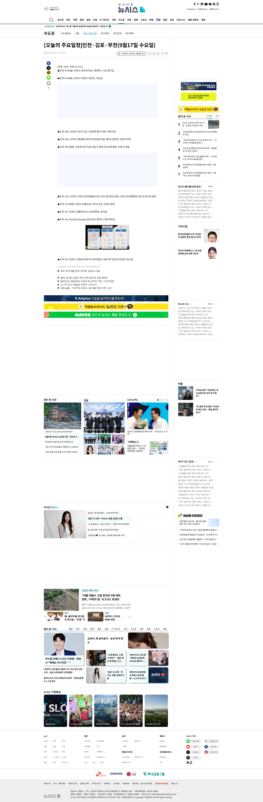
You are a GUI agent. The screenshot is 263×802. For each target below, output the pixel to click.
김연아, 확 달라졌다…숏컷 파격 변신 (103, 512)
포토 (172, 19)
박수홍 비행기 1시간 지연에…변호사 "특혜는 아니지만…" (63, 660)
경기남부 (117, 33)
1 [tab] (158, 400)
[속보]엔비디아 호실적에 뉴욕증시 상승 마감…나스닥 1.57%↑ (75, 26)
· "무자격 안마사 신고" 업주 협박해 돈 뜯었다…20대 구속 (198, 530)
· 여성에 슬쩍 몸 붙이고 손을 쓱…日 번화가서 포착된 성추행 (198, 534)
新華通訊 (163, 746)
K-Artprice (191, 9)
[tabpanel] (147, 420)
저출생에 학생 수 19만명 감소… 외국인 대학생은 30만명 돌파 (136, 449)
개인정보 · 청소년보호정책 (142, 783)
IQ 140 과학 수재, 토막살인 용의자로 (103, 529)
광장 (165, 19)
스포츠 (144, 19)
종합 (71, 628)
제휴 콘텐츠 (193, 19)
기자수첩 (182, 226)
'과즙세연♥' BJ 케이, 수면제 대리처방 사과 (106, 535)
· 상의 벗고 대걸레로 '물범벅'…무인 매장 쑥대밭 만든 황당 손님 (198, 539)
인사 (85, 762)
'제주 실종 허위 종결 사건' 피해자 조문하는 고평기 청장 (63, 452)
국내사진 (125, 741)
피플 (180, 384)
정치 (68, 19)
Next (130, 616)
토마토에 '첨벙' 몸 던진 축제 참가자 (59, 441)
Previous (45, 616)
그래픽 (124, 746)
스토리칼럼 (100, 741)
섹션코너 (87, 757)
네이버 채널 (195, 741)
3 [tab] (164, 400)
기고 (98, 746)
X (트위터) (195, 752)
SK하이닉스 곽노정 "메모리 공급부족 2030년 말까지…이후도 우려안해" (138, 658)
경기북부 (130, 33)
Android (162, 757)
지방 (129, 19)
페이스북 (213, 746)
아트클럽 (87, 746)
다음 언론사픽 (213, 741)
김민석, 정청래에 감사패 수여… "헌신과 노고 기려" (147, 432)
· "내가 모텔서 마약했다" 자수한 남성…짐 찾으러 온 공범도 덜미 (198, 544)
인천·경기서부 (90, 33)
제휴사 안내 (72, 783)
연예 (151, 19)
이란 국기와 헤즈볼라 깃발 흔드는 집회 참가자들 (63, 446)
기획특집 (100, 751)
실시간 (61, 19)
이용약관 (126, 783)
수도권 (121, 19)
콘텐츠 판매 (84, 783)
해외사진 (137, 741)
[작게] (162, 54)
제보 (203, 19)
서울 (77, 33)
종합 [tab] (217, 116)
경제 (82, 19)
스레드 (195, 757)
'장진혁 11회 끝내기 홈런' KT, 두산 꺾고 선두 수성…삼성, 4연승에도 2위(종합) (63, 671)
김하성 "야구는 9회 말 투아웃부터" (59, 431)
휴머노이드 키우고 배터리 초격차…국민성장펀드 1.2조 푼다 (64, 680)
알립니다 (174, 783)
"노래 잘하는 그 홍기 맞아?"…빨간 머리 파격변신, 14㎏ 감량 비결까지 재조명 (115, 658)
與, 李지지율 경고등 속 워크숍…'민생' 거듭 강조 (75, 619)
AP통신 (162, 741)
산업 (95, 19)
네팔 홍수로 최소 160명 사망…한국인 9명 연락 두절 (63, 436)
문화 (136, 19)
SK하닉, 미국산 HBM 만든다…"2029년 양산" (115, 619)
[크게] (166, 54)
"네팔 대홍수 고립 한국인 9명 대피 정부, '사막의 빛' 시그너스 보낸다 (101, 597)
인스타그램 (213, 752)
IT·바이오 (104, 19)
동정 (102, 762)
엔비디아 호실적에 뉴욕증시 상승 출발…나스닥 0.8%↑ (138, 675)
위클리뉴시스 (214, 9)
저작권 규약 (96, 783)
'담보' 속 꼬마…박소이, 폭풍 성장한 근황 (105, 518)
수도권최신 (66, 33)
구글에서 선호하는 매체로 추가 (133, 53)
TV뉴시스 (180, 19)
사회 (114, 19)
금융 (88, 19)
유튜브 (195, 746)
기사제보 (116, 783)
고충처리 (106, 783)
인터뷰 (86, 751)
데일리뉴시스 (101, 757)
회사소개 (47, 783)
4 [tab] (167, 400)
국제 (75, 19)
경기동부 (105, 33)
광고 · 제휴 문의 (59, 783)
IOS (161, 762)
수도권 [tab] (209, 116)
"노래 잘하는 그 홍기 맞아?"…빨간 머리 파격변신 (109, 524)
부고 (93, 762)
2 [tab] (161, 400)
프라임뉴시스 (202, 9)
